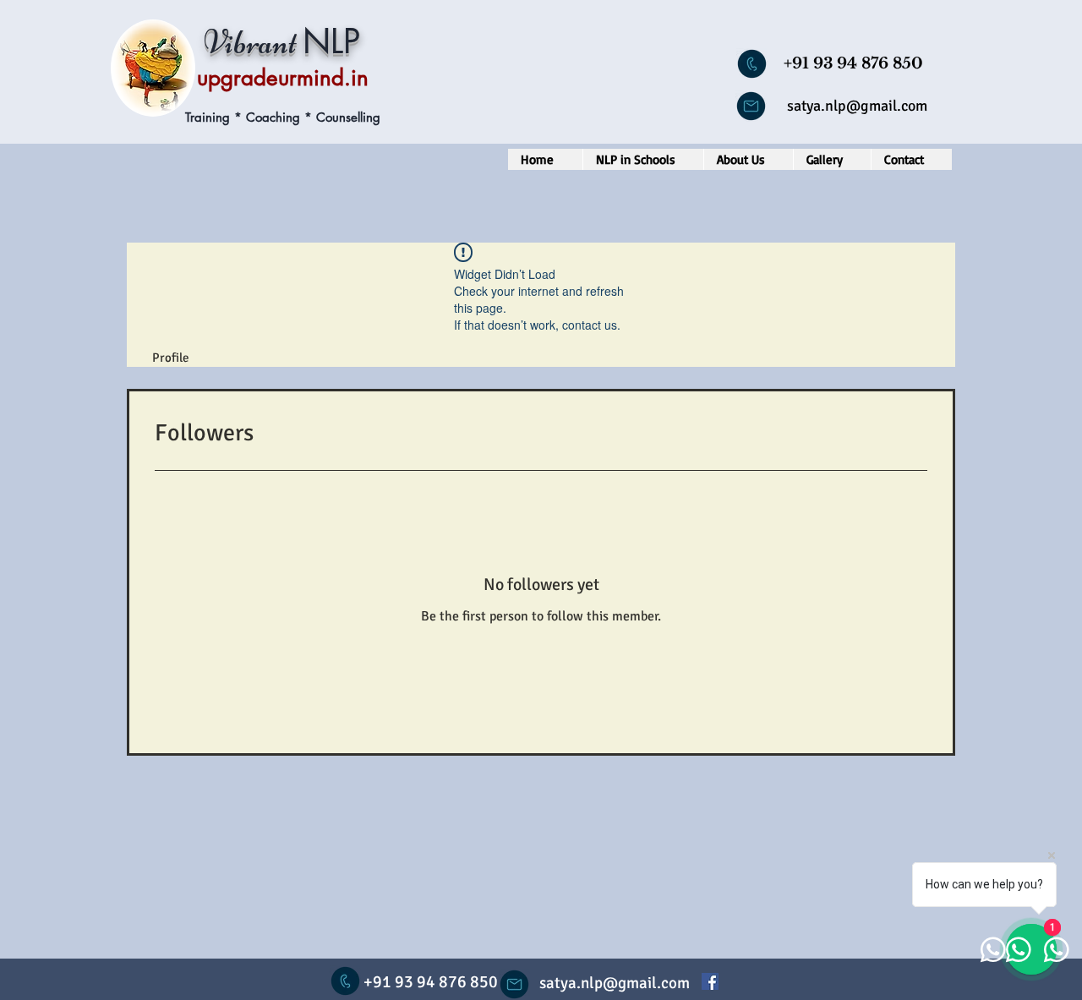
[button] (642, 159)
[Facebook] (710, 981)
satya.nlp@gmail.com (857, 105)
